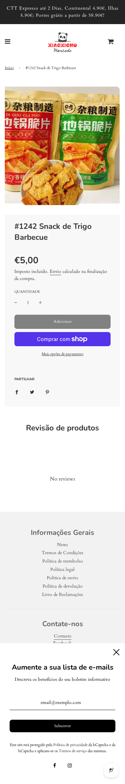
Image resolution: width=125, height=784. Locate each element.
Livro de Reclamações (62, 594)
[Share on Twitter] (32, 391)
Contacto (62, 636)
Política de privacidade (70, 744)
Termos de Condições (62, 553)
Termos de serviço (73, 750)
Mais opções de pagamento (62, 353)
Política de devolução (63, 586)
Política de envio (62, 578)
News (62, 545)
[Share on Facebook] (17, 391)
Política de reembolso (62, 561)
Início (9, 67)
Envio (55, 271)
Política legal (62, 569)
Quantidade (27, 291)
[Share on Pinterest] (47, 391)
